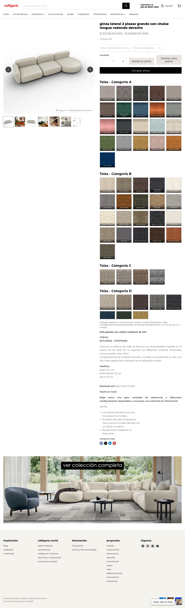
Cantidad (104, 55)
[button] (107, 93)
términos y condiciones (49, 557)
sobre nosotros (45, 545)
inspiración (83, 14)
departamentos (114, 573)
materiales (8, 553)
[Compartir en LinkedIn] (110, 443)
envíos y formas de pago (84, 549)
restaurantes (113, 549)
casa (109, 569)
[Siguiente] (90, 70)
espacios (133, 14)
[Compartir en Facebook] (101, 443)
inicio (6, 14)
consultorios (113, 561)
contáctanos (44, 549)
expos (109, 565)
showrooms (117, 14)
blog (5, 545)
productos (37, 14)
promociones (56, 14)
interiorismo (100, 14)
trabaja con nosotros (48, 553)
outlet (70, 14)
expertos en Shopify (24, 601)
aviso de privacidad (47, 561)
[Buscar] (126, 6)
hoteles (110, 545)
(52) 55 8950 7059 (149, 7)
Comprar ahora (141, 70)
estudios (111, 557)
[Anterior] (8, 70)
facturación (77, 545)
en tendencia (20, 14)
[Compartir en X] (105, 443)
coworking (112, 581)
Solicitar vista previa (169, 60)
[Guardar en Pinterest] (114, 443)
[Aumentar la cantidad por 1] (123, 61)
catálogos (8, 549)
